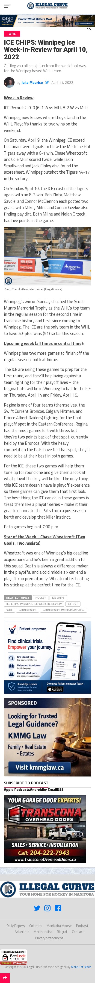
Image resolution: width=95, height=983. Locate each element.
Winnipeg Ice (27, 610)
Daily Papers (16, 925)
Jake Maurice (32, 82)
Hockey (41, 597)
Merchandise (43, 931)
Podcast (82, 925)
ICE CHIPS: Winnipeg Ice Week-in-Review (34, 603)
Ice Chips (58, 597)
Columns (35, 925)
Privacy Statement (49, 938)
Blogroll (62, 931)
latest (73, 603)
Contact (78, 931)
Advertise (22, 931)
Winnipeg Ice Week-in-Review (63, 610)
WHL (9, 610)
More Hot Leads (81, 966)
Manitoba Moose (59, 925)
